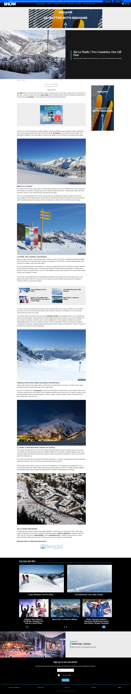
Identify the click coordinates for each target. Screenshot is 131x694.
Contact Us (67, 687)
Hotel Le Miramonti (64, 533)
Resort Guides (74, 4)
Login (119, 687)
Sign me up (65, 680)
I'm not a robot (66, 675)
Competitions (60, 4)
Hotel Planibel (38, 535)
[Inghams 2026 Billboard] (65, 18)
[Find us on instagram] (125, 4)
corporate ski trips (52, 316)
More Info (118, 1)
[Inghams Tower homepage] (102, 108)
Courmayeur (38, 390)
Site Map (93, 687)
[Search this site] (128, 4)
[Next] (103, 627)
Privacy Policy (40, 687)
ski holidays (56, 133)
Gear (49, 4)
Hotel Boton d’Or (54, 535)
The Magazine (89, 4)
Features (41, 4)
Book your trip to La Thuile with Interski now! (31, 541)
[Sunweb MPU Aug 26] (51, 114)
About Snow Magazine (14, 687)
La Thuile (20, 93)
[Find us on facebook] (123, 4)
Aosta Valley (44, 95)
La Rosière (30, 97)
